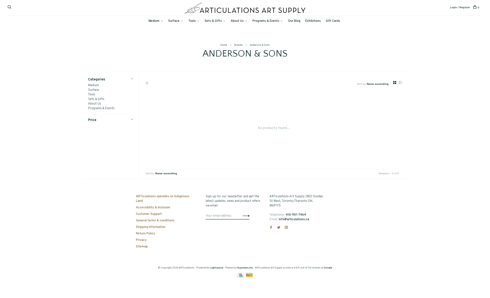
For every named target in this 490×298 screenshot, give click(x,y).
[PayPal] (249, 276)
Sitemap (142, 247)
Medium (154, 21)
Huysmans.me (245, 267)
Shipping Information (150, 227)
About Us (237, 21)
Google (328, 267)
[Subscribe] (245, 216)
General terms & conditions (155, 221)
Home (223, 45)
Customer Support (149, 214)
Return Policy (145, 234)
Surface (174, 21)
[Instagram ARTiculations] (286, 228)
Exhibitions (313, 21)
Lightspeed (216, 267)
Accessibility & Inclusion (153, 208)
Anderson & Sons (260, 45)
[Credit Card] (241, 276)
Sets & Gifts (213, 21)
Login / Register (460, 7)
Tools (192, 21)
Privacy (141, 240)
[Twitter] (278, 228)
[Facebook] (271, 228)
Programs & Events (265, 21)
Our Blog (294, 21)
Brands (238, 45)
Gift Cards (333, 21)
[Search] (10, 7)
